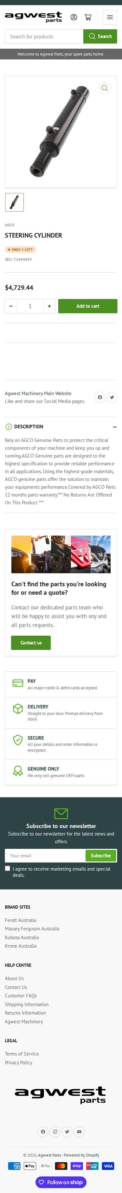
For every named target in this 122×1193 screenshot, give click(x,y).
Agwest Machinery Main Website (38, 393)
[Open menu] (110, 17)
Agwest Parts (49, 1155)
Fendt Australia (20, 920)
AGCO (9, 224)
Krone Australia (20, 946)
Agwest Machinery (24, 1021)
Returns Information (25, 1013)
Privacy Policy (18, 1062)
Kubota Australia (22, 937)
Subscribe (101, 855)
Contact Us (16, 987)
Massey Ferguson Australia (32, 929)
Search (105, 36)
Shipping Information (26, 1004)
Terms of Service (22, 1054)
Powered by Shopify (81, 1155)
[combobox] (61, 36)
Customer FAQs (21, 995)
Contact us (31, 643)
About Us (14, 978)
